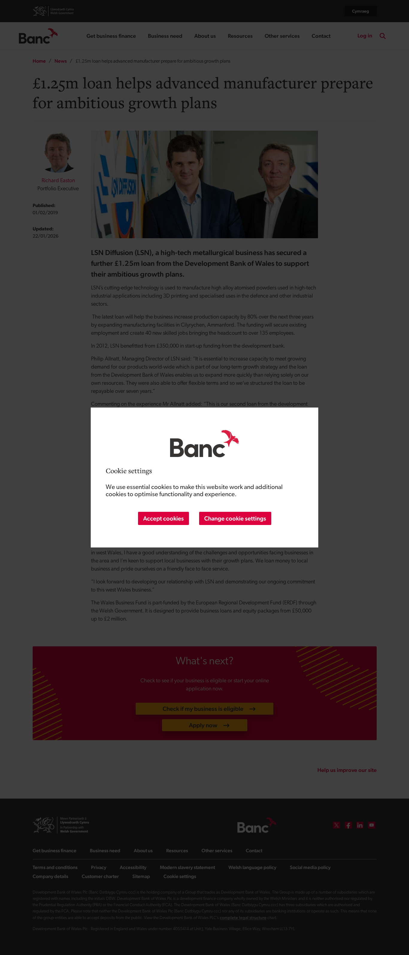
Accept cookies (163, 518)
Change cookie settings (235, 518)
